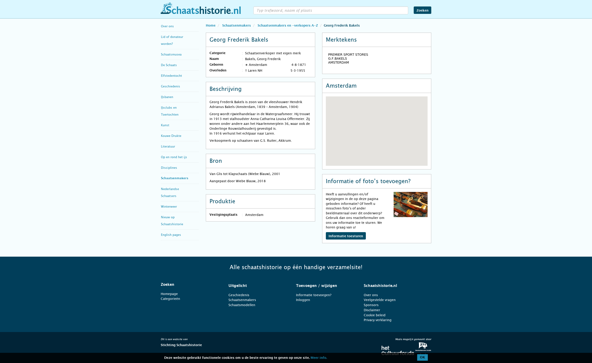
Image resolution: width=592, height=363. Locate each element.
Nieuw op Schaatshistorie (172, 220)
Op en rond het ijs (174, 157)
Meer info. (319, 358)
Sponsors (371, 305)
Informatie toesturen (346, 236)
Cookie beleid (374, 315)
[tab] (189, 285)
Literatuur (168, 146)
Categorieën (170, 299)
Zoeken (422, 10)
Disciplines (169, 167)
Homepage (169, 294)
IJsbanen (167, 97)
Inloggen (303, 300)
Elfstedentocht (171, 75)
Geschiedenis (170, 86)
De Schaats (169, 65)
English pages (171, 235)
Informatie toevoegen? (313, 295)
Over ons (167, 26)
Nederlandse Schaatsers (170, 192)
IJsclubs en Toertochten (170, 111)
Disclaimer (372, 310)
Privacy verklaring (378, 320)
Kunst (165, 125)
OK (422, 357)
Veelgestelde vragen (380, 300)
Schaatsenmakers (174, 178)
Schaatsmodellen (241, 305)
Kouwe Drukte (171, 136)
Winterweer (169, 206)
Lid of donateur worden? (172, 40)
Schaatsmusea (171, 54)
